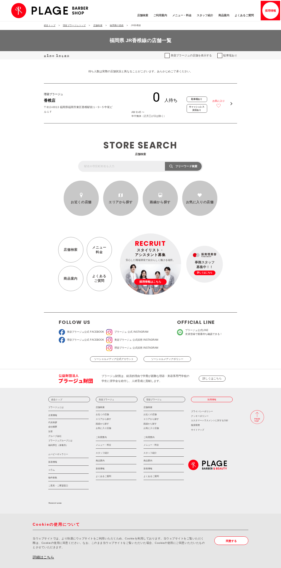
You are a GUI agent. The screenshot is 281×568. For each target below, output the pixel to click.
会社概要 (52, 427)
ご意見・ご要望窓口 (58, 485)
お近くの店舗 (81, 202)
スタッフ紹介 (205, 15)
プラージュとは (56, 407)
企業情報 (52, 415)
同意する (231, 540)
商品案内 (223, 15)
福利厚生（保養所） (58, 445)
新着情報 (52, 462)
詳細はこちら (43, 557)
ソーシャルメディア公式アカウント (114, 359)
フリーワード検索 (186, 166)
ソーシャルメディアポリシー (167, 359)
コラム (51, 469)
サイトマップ (197, 430)
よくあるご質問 (244, 15)
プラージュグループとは (60, 440)
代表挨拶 (52, 422)
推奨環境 (195, 425)
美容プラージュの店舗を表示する (191, 55)
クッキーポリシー (200, 416)
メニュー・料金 (182, 15)
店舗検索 (142, 15)
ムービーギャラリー (58, 454)
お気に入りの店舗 (200, 202)
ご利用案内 (160, 15)
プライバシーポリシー (202, 411)
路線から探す (160, 202)
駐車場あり (230, 55)
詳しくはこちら (212, 378)
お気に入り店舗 (103, 428)
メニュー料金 (99, 250)
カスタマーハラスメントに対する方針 (209, 420)
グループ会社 (54, 436)
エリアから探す (121, 202)
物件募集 (52, 477)
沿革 (50, 431)
